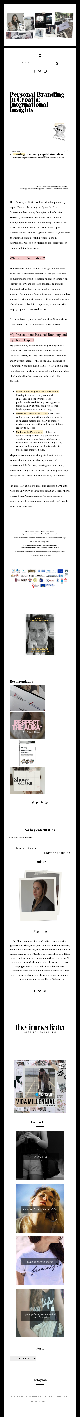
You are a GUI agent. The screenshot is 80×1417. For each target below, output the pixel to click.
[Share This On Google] (46, 803)
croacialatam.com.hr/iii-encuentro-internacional (35, 324)
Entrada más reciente (27, 848)
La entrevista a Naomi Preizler (40, 1209)
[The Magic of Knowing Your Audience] (27, 765)
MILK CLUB (40, 1157)
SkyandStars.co (40, 1402)
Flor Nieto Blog (41, 1397)
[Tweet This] (37, 803)
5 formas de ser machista (40, 1261)
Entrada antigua (56, 853)
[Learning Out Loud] (27, 710)
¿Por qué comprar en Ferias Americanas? (40, 1316)
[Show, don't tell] (27, 792)
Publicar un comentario (21, 837)
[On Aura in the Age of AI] (27, 738)
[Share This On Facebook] (32, 803)
